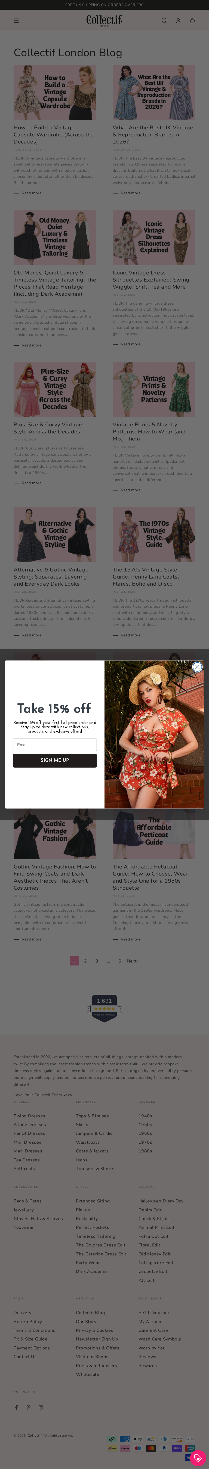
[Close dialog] (197, 666)
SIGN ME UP (55, 760)
